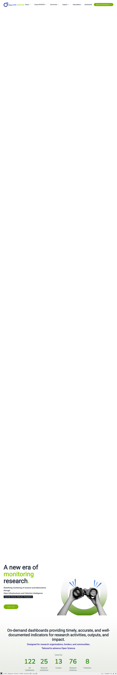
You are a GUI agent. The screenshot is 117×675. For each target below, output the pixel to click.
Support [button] (64, 4)
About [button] (27, 4)
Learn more (11, 607)
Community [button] (53, 4)
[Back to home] (14, 4)
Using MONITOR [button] (39, 4)
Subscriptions (77, 4)
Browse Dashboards (102, 4)
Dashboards (88, 4)
